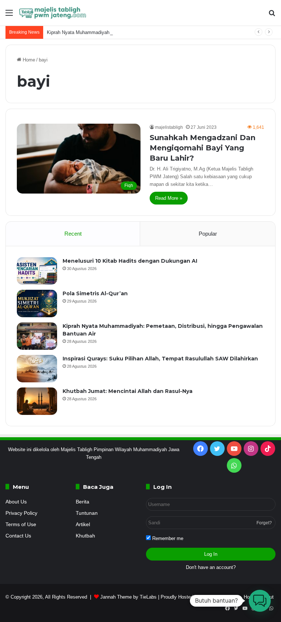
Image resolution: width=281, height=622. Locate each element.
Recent (73, 234)
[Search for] (272, 15)
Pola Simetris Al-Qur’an (95, 293)
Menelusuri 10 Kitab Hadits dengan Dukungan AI (130, 261)
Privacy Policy (21, 513)
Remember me (167, 538)
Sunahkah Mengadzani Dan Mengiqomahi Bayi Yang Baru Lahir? (202, 147)
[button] (260, 601)
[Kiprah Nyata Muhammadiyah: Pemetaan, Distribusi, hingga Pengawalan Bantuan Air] (37, 336)
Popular (208, 234)
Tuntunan (87, 513)
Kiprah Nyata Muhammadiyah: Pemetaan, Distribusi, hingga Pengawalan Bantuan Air (136, 32)
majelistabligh (169, 127)
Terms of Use (20, 524)
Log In (210, 554)
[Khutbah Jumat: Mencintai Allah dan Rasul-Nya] (37, 401)
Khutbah (85, 536)
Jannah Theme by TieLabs (128, 597)
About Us (16, 502)
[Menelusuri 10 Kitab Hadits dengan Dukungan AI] (37, 271)
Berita (82, 502)
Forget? (264, 522)
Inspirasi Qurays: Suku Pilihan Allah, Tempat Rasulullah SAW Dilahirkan (160, 358)
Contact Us (18, 536)
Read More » (168, 198)
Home (28, 60)
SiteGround (213, 597)
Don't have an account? (211, 567)
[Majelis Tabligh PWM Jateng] (53, 12)
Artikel (83, 524)
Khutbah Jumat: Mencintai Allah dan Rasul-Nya (127, 391)
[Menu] (9, 15)
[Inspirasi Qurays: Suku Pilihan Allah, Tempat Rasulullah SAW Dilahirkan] (37, 368)
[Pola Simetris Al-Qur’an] (37, 303)
